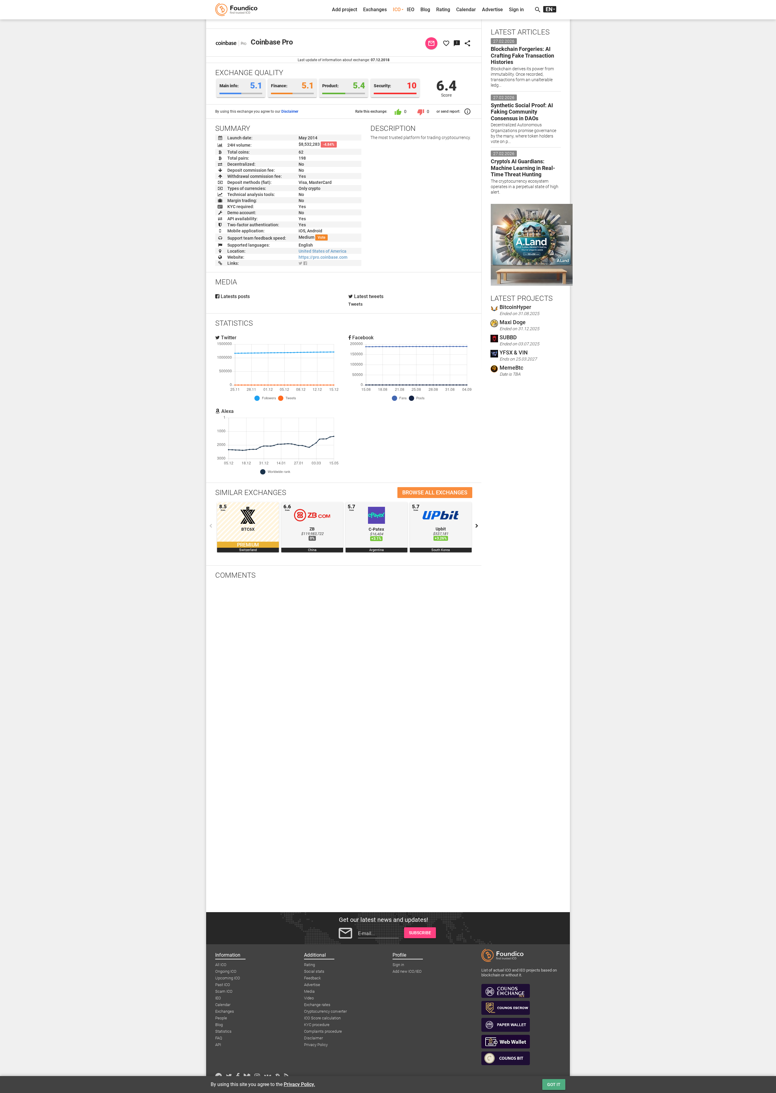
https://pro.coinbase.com (323, 257)
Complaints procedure (323, 1031)
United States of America (322, 251)
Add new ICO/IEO (407, 971)
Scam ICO (223, 991)
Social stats (314, 971)
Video (309, 998)
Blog (425, 9)
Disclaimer (289, 111)
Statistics (223, 1031)
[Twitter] (301, 263)
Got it (553, 1084)
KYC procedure (316, 1024)
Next (477, 526)
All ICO (220, 964)
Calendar (466, 9)
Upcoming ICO (227, 978)
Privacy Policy (316, 1044)
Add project (344, 9)
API (218, 1044)
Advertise (492, 9)
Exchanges (375, 9)
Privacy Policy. (299, 1084)
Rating (443, 9)
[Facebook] (305, 263)
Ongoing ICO (225, 971)
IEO (410, 9)
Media (309, 991)
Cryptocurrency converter (325, 1011)
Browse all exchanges (434, 492)
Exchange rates (317, 1004)
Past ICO (222, 984)
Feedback (312, 978)
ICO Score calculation (322, 1018)
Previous (211, 526)
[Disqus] (343, 663)
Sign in (516, 9)
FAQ (218, 1038)
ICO (397, 9)
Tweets (355, 304)
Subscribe (420, 932)
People (221, 1018)
